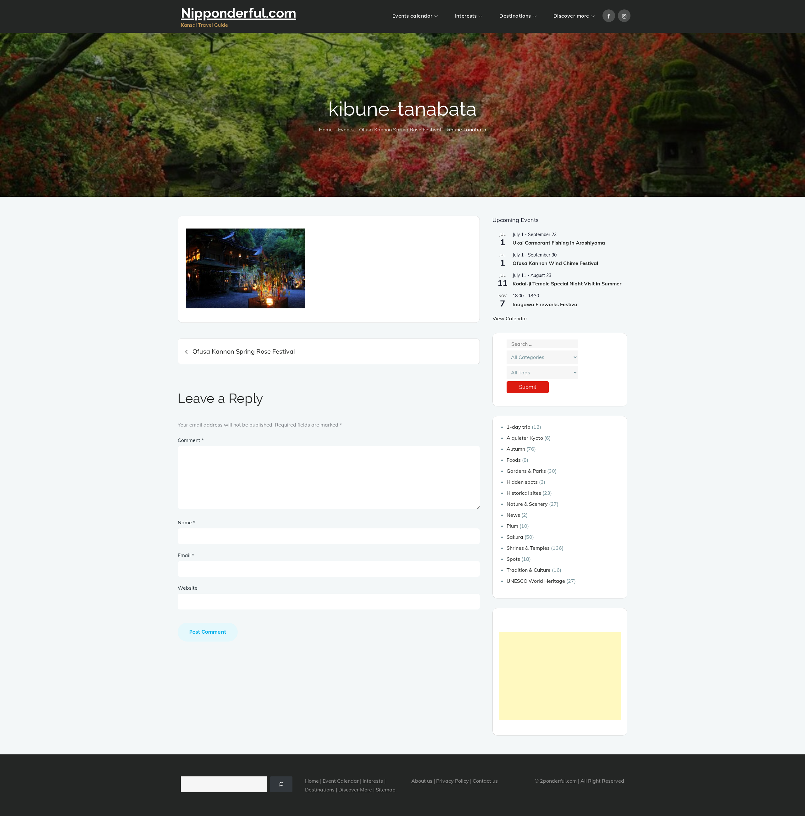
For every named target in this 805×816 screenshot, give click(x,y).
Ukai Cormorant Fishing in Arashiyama (559, 243)
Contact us (485, 781)
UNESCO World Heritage (536, 581)
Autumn (516, 449)
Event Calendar (341, 781)
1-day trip (518, 427)
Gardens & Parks (526, 471)
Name (186, 522)
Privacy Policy (452, 781)
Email (186, 555)
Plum (512, 526)
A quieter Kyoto (525, 438)
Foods (514, 460)
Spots (513, 559)
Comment (191, 440)
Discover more (571, 16)
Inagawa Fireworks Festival (546, 304)
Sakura (515, 537)
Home (312, 781)
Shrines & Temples (528, 548)
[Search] (281, 784)
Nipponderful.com (238, 13)
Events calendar (412, 16)
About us (421, 781)
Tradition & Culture (529, 570)
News (513, 515)
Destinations (515, 16)
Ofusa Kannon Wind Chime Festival (555, 263)
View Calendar (509, 318)
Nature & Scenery (527, 504)
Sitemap (386, 789)
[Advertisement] (560, 676)
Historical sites (524, 493)
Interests (466, 16)
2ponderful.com (558, 781)
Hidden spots (522, 482)
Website (187, 588)
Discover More (355, 789)
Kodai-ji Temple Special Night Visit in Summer (567, 283)
